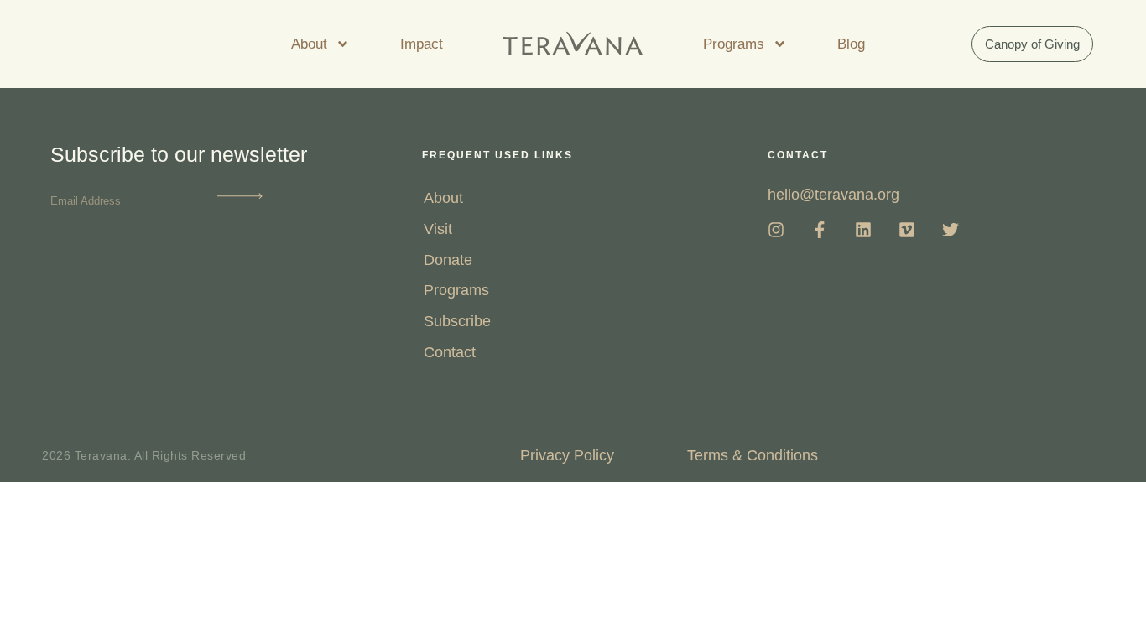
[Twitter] (950, 229)
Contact (450, 352)
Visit (438, 229)
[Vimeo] (907, 229)
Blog (851, 44)
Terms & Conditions (752, 455)
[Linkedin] (863, 229)
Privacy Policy (567, 455)
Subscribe (457, 321)
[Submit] (240, 199)
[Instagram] (776, 229)
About (309, 44)
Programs (733, 44)
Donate (448, 260)
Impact (421, 44)
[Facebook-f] (819, 229)
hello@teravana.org (833, 194)
